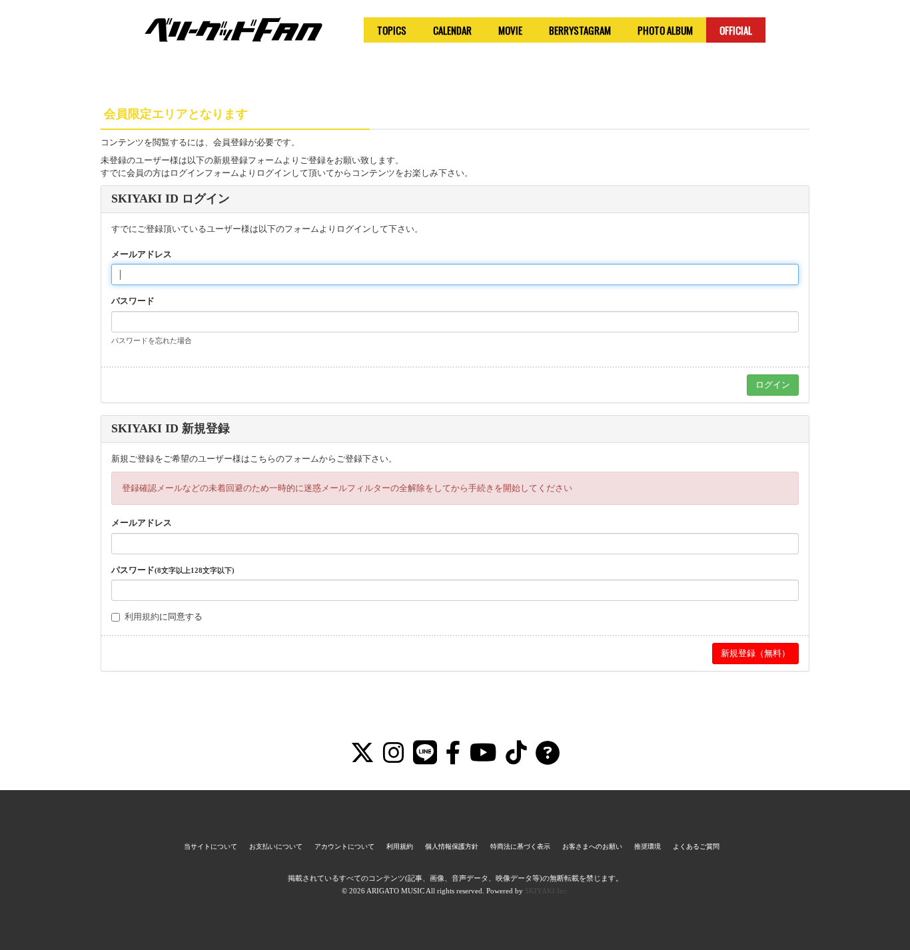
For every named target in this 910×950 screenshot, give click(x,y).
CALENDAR (452, 30)
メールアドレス (141, 254)
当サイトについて (210, 846)
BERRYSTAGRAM (580, 30)
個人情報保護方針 (451, 846)
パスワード (133, 301)
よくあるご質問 (696, 846)
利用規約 (142, 617)
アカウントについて (344, 846)
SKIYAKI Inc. (547, 891)
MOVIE (510, 30)
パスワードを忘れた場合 (151, 340)
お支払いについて (275, 846)
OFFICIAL (735, 30)
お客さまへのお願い (592, 846)
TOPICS (391, 30)
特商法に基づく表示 (520, 846)
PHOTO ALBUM (665, 30)
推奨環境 (647, 846)
